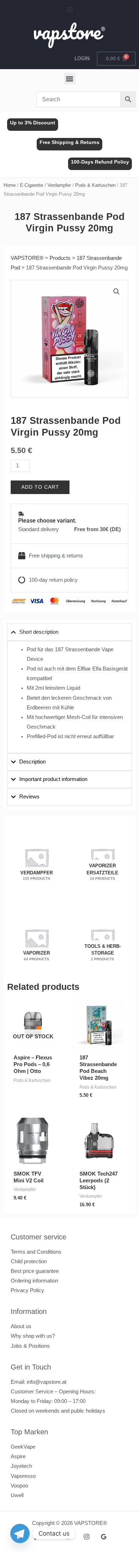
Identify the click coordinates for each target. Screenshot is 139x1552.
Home (10, 185)
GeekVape (23, 1447)
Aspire (18, 1456)
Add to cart (40, 487)
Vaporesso (23, 1476)
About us (21, 1326)
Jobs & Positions (30, 1346)
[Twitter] (69, 1536)
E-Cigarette (31, 185)
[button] (70, 9)
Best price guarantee (35, 1271)
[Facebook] (35, 1536)
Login (82, 58)
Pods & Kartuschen (95, 185)
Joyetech (21, 1466)
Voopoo (19, 1486)
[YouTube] (52, 1536)
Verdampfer (59, 185)
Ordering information (34, 1281)
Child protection (29, 1261)
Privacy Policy (27, 1290)
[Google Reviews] (104, 1536)
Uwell (17, 1495)
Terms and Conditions (36, 1252)
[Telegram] (20, 1533)
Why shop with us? (33, 1336)
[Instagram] (86, 1536)
